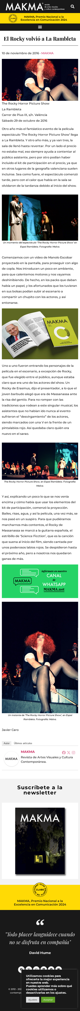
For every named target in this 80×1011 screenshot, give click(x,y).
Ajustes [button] (32, 999)
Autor (6, 743)
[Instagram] (73, 752)
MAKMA (47, 53)
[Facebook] (64, 752)
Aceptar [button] (48, 999)
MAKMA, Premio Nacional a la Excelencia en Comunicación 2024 (44, 18)
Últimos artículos (23, 743)
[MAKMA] (11, 758)
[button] (72, 6)
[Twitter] (68, 752)
